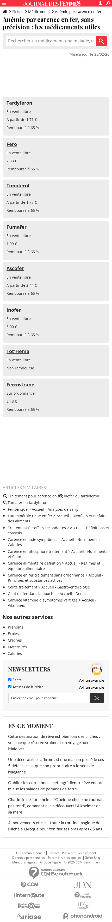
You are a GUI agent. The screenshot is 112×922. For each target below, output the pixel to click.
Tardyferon (19, 103)
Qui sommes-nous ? (30, 853)
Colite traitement (22, 587)
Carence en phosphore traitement (37, 551)
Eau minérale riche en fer (30, 515)
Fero (12, 144)
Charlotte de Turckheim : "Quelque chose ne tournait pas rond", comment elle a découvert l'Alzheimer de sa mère (56, 806)
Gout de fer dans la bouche (31, 593)
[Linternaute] (29, 895)
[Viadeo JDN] (82, 905)
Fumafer (17, 227)
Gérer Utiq (92, 858)
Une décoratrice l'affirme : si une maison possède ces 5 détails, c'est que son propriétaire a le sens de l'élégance (56, 766)
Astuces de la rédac (27, 687)
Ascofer (15, 268)
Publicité (68, 853)
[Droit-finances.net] (82, 895)
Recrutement (86, 853)
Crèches (15, 640)
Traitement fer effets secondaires (37, 527)
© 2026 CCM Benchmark (82, 862)
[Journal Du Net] (82, 885)
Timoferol (18, 185)
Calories (15, 653)
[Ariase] (29, 916)
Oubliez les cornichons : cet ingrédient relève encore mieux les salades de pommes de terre (55, 786)
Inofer (14, 310)
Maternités (17, 646)
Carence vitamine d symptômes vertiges (43, 600)
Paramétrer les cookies (65, 858)
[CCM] (29, 885)
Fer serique (18, 509)
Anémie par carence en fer (78, 11)
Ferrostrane (20, 384)
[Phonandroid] (82, 916)
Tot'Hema (18, 351)
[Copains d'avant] (29, 905)
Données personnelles (28, 858)
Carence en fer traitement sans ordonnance (46, 575)
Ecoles (13, 633)
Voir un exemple (91, 680)
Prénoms (15, 627)
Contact (53, 853)
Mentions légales (24, 862)
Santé (16, 680)
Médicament (39, 11)
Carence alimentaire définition (34, 563)
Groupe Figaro (50, 862)
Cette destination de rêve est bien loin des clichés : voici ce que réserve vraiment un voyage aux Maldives (54, 742)
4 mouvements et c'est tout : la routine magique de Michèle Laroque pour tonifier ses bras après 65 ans (55, 826)
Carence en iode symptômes (32, 539)
